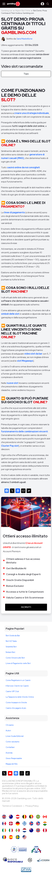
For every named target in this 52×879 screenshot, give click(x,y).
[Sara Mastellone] (3, 39)
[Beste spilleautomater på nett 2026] (38, 830)
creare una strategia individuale (31, 113)
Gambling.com (6, 10)
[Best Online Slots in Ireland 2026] (4, 830)
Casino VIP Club (12, 691)
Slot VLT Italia (11, 641)
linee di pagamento (14, 212)
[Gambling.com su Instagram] (22, 773)
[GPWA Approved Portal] (26, 869)
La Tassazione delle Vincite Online (20, 697)
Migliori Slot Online (22, 10)
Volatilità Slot (11, 646)
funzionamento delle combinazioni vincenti (24, 431)
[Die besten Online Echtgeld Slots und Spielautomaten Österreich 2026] (18, 817)
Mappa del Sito (12, 764)
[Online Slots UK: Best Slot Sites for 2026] (4, 817)
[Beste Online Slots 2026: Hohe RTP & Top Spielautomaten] (18, 823)
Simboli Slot (10, 652)
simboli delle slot (10, 313)
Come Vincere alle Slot (15, 658)
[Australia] (11, 817)
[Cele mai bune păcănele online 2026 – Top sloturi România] (4, 837)
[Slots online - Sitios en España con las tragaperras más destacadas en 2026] (11, 837)
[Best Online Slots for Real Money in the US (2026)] (24, 837)
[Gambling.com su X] (4, 773)
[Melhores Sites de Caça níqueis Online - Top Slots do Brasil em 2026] (38, 817)
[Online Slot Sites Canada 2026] (45, 817)
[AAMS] (19, 849)
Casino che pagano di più (16, 708)
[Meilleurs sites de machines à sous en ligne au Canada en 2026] (4, 823)
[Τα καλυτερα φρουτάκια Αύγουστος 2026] (24, 823)
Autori (8, 730)
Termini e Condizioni (12, 805)
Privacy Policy (32, 805)
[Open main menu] (4, 4)
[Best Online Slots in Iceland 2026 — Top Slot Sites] (38, 823)
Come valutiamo (12, 742)
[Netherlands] (24, 830)
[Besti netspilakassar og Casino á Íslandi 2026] (31, 823)
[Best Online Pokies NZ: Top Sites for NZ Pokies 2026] (31, 830)
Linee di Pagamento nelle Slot (18, 663)
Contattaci (10, 747)
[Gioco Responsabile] (12, 860)
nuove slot (12, 383)
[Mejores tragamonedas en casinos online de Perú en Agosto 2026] (45, 830)
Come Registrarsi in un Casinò (18, 680)
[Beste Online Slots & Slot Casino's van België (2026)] (24, 817)
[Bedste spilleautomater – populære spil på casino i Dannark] (11, 823)
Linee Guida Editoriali (15, 736)
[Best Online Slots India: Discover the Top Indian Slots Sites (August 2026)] (45, 823)
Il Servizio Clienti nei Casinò (17, 686)
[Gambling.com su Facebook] (16, 773)
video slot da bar (33, 353)
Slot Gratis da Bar (13, 635)
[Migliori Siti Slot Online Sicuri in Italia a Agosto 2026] (11, 830)
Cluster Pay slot (10, 445)
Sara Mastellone (24, 38)
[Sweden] (18, 837)
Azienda (9, 753)
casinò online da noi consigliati (23, 167)
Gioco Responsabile (14, 758)
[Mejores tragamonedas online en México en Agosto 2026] (18, 830)
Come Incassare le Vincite (16, 702)
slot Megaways (25, 360)
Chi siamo (10, 725)
